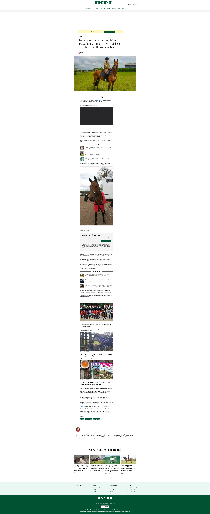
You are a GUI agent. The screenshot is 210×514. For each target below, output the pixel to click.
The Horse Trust (88, 419)
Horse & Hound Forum (132, 491)
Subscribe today (104, 410)
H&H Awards (85, 10)
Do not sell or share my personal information (105, 503)
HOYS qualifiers (114, 10)
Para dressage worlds (76, 10)
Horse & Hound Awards (132, 487)
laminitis (110, 103)
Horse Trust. (95, 105)
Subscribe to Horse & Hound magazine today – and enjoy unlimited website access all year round (95, 383)
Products (114, 8)
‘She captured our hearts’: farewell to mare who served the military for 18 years (96, 325)
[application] (96, 116)
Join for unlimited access (109, 31)
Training (108, 8)
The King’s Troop (96, 419)
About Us (111, 487)
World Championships (93, 10)
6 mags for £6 (101, 10)
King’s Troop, (99, 100)
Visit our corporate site (121, 509)
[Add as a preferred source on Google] (105, 506)
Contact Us (112, 489)
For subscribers (128, 10)
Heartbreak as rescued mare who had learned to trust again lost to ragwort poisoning (96, 355)
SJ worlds (68, 10)
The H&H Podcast (137, 10)
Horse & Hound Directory (132, 489)
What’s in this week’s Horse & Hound (99, 487)
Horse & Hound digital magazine (98, 491)
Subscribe (88, 8)
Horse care (103, 8)
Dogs (119, 8)
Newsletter (121, 10)
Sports (97, 8)
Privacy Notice (85, 245)
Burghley (107, 10)
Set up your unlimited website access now (97, 413)
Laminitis (82, 419)
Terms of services (95, 244)
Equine (80, 36)
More (123, 8)
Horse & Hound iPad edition (97, 489)
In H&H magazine (145, 10)
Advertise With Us (113, 491)
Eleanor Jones (85, 52)
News (93, 8)
